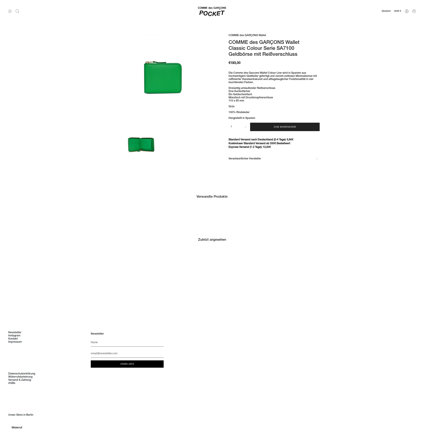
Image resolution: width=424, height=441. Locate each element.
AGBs (11, 383)
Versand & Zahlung (19, 380)
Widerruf (17, 428)
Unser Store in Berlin (20, 415)
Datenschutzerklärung (21, 374)
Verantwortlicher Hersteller (245, 159)
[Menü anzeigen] (10, 11)
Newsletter (14, 332)
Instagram (14, 336)
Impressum (15, 342)
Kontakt (13, 339)
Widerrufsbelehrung (20, 377)
